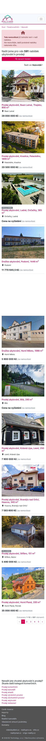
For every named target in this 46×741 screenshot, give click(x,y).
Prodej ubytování (9, 700)
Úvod (3, 27)
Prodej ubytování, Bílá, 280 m (17, 399)
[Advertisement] (23, 6)
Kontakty (5, 725)
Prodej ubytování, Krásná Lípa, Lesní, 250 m (23, 449)
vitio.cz (36, 730)
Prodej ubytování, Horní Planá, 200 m (21, 602)
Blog (3, 715)
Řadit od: (33, 65)
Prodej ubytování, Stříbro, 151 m (18, 553)
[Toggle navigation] (41, 19)
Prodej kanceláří (8, 690)
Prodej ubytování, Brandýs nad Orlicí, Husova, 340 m (21, 500)
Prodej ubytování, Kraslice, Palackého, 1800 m (21, 157)
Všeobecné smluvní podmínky (14, 722)
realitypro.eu (26, 730)
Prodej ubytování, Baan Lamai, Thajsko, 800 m (22, 106)
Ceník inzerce (7, 709)
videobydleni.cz (12, 730)
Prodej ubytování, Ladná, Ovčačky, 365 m (22, 211)
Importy (5, 712)
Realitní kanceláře (9, 719)
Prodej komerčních (13, 27)
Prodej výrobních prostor (12, 695)
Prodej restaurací (9, 703)
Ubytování (24, 27)
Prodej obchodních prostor (13, 698)
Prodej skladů (7, 692)
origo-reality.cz (29, 733)
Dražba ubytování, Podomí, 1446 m (20, 261)
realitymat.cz (15, 733)
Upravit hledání (24, 59)
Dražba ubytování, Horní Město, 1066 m (22, 350)
